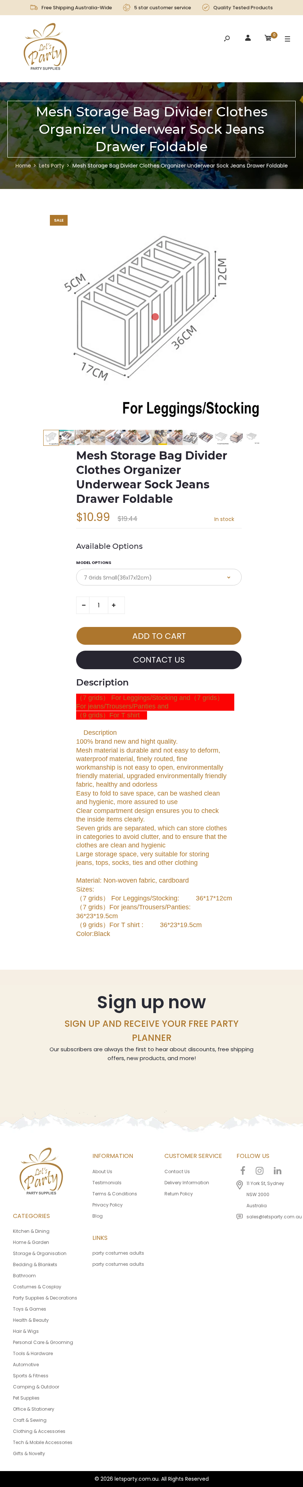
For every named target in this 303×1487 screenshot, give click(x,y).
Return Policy (178, 1194)
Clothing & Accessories (39, 1431)
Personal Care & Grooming (43, 1342)
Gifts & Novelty (29, 1453)
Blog (97, 1216)
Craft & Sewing (30, 1420)
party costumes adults (118, 1253)
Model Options (93, 562)
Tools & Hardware (33, 1353)
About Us (102, 1171)
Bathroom (24, 1275)
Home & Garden (31, 1242)
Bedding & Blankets (35, 1264)
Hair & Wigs (26, 1331)
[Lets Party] (45, 49)
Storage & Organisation (40, 1253)
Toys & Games (29, 1309)
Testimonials (107, 1182)
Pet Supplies (26, 1398)
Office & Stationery (33, 1409)
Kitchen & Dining (31, 1231)
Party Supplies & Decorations (45, 1298)
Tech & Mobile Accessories (42, 1442)
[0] (268, 39)
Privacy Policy (107, 1205)
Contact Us (177, 1171)
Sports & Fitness (30, 1376)
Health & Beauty (31, 1320)
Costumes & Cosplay (37, 1287)
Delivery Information (186, 1182)
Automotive (26, 1364)
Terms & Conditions (114, 1194)
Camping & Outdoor (36, 1387)
